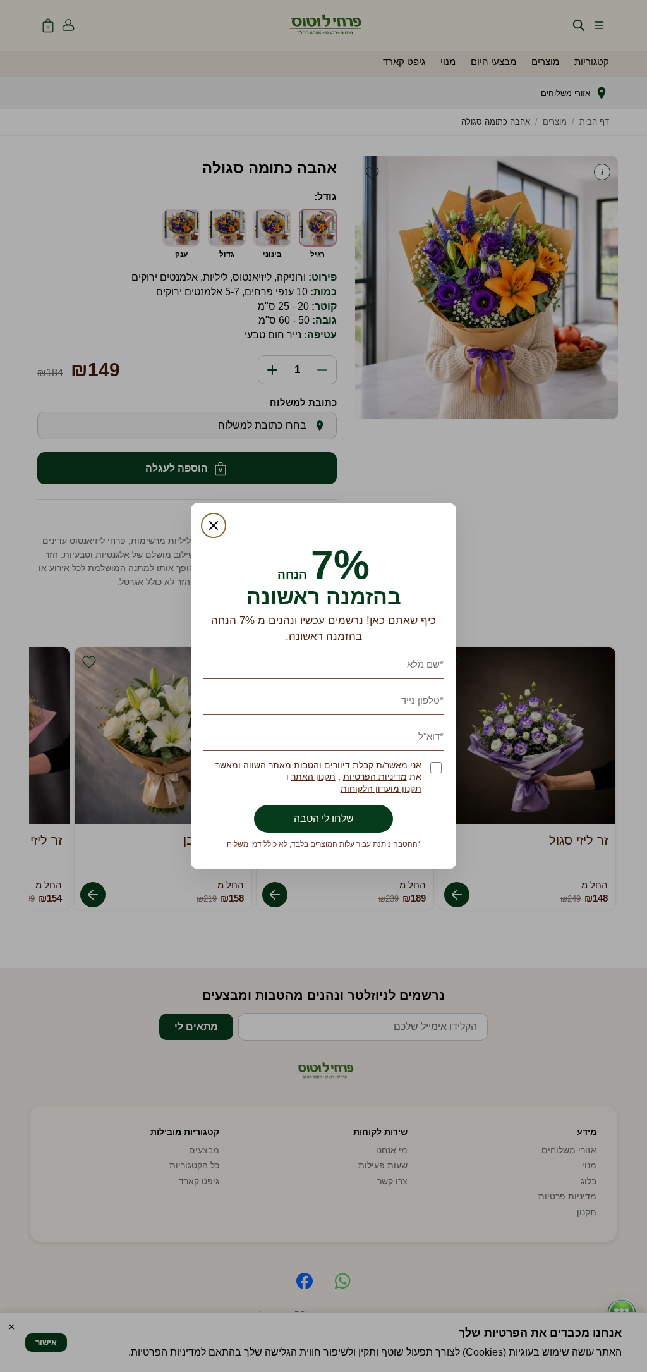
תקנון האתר (313, 776)
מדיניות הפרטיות (375, 776)
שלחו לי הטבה (324, 818)
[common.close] (213, 525)
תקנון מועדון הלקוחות (381, 788)
